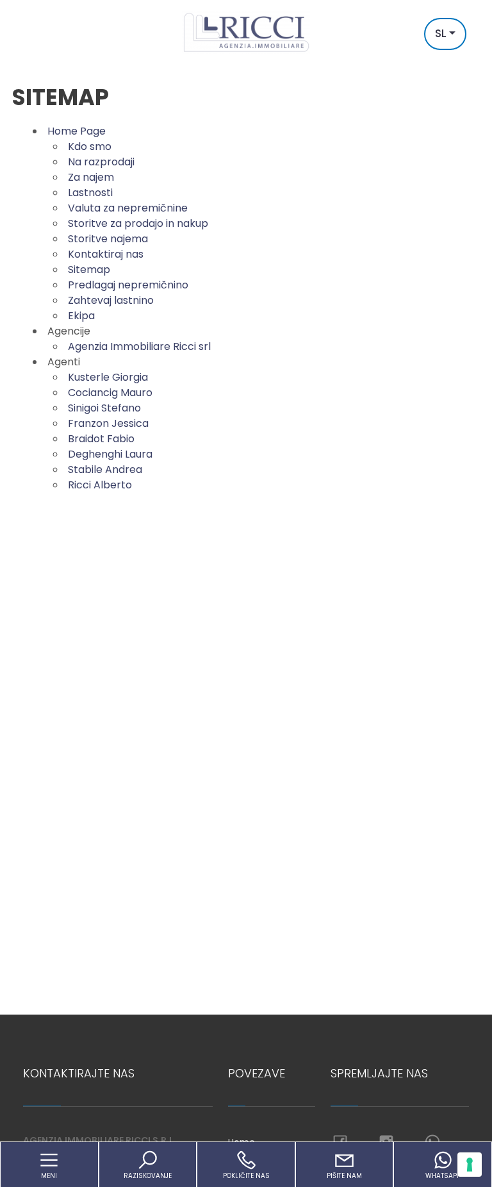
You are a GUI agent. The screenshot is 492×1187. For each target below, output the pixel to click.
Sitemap (89, 269)
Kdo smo (89, 146)
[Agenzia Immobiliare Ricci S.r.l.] (246, 31)
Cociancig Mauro (110, 392)
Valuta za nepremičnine (128, 208)
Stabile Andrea (105, 469)
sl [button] (441, 33)
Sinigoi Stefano (104, 408)
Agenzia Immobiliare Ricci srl (139, 346)
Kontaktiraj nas (106, 254)
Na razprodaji (101, 161)
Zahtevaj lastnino (111, 300)
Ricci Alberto (100, 484)
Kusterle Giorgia (108, 377)
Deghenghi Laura (110, 454)
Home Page (76, 131)
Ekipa (81, 315)
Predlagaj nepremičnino (128, 285)
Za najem (91, 177)
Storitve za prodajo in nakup (138, 223)
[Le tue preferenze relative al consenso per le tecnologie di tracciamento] (469, 1164)
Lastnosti (90, 192)
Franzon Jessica (108, 423)
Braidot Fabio (101, 438)
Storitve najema (108, 238)
